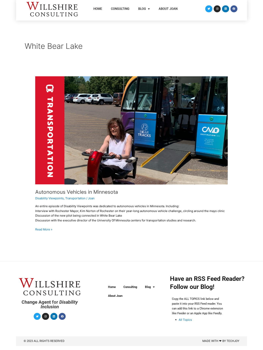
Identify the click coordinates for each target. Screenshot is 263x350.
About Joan (168, 9)
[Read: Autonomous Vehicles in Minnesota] (131, 130)
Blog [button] (142, 9)
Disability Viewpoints (49, 198)
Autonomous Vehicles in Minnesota (76, 192)
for (50, 304)
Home (97, 9)
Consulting (120, 9)
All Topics (185, 320)
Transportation (75, 198)
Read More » (43, 229)
